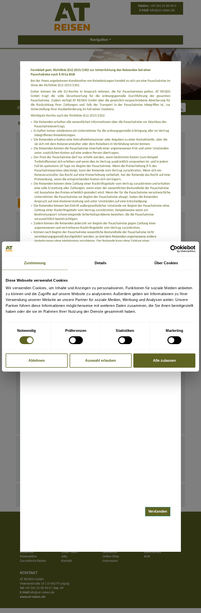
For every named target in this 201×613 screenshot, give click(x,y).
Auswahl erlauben (100, 360)
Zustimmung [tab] (35, 263)
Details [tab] (101, 263)
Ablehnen (36, 360)
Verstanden (157, 512)
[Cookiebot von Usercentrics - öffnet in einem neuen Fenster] (173, 248)
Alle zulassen (164, 360)
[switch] (76, 340)
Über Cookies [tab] (166, 263)
